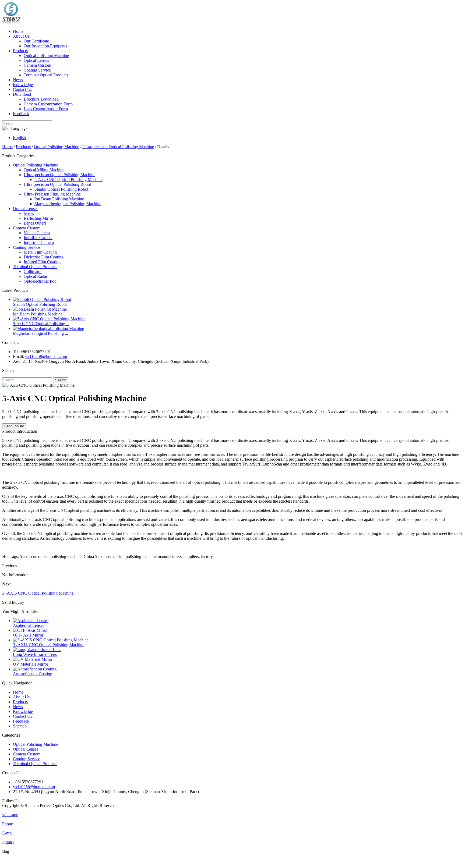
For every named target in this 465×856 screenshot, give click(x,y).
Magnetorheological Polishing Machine (67, 203)
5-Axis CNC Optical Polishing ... (41, 323)
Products (20, 50)
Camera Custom (37, 65)
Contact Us (22, 89)
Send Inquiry (14, 426)
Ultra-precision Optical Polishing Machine (118, 146)
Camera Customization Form (48, 104)
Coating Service (37, 70)
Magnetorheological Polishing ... (40, 333)
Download (22, 94)
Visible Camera (37, 232)
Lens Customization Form (46, 108)
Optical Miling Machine (44, 170)
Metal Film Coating (40, 252)
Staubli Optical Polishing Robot (61, 189)
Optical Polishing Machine (46, 55)
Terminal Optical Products (46, 75)
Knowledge (23, 84)
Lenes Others (35, 223)
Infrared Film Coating (42, 262)
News (18, 79)
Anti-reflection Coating (32, 674)
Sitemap (20, 726)
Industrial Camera (39, 242)
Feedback (21, 113)
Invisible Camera (38, 237)
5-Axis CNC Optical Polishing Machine (68, 179)
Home (18, 31)
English (19, 137)
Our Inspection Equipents (45, 46)
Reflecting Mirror (38, 218)
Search (60, 380)
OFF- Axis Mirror (28, 635)
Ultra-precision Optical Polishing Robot (57, 184)
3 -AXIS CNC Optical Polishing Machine (37, 593)
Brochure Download (41, 99)
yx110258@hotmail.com (46, 356)
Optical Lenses (36, 60)
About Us (21, 36)
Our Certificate (36, 41)
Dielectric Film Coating (44, 257)
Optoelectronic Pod (40, 281)
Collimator (33, 271)
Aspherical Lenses (28, 625)
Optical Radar (35, 276)
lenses (29, 213)
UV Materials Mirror (30, 664)
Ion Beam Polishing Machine (59, 199)
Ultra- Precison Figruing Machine (52, 194)
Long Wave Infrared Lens (35, 654)
